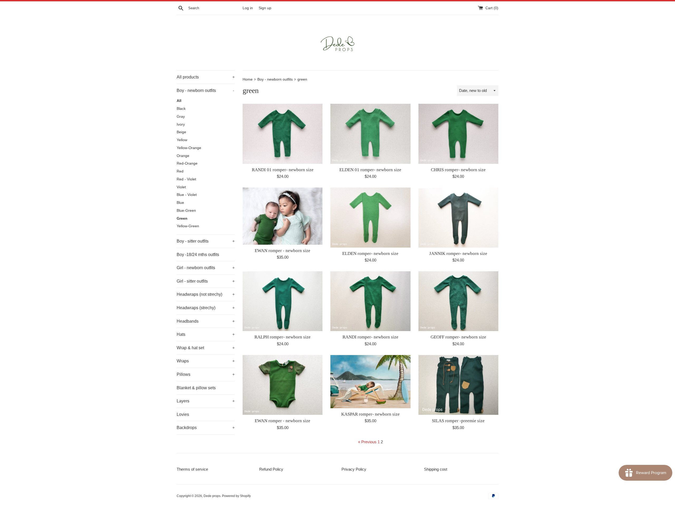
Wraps (206, 361)
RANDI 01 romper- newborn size (283, 169)
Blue (180, 203)
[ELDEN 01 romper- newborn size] (370, 134)
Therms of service (192, 469)
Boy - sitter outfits (206, 241)
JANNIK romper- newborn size (458, 253)
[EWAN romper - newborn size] (282, 216)
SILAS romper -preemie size (458, 420)
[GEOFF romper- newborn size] (458, 301)
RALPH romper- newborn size (282, 336)
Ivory (181, 124)
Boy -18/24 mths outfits (198, 254)
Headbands (206, 321)
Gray (181, 117)
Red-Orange (187, 163)
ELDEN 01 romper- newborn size (370, 169)
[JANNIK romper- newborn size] (458, 217)
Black (181, 109)
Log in (248, 8)
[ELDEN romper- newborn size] (370, 217)
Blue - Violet (187, 195)
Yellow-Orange (189, 148)
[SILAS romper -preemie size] (458, 385)
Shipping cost (435, 469)
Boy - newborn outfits (205, 90)
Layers (206, 401)
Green (182, 218)
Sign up (265, 8)
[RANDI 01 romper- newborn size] (282, 134)
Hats (206, 334)
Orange (183, 156)
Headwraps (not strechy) (206, 294)
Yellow (182, 140)
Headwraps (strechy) (206, 308)
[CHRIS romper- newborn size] (458, 134)
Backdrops (206, 427)
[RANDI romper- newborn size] (370, 301)
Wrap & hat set (206, 348)
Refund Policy (271, 469)
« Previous (367, 442)
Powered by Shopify (236, 496)
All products (206, 77)
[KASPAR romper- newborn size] (370, 381)
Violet (181, 187)
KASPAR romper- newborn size (370, 414)
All (179, 101)
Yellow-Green (188, 226)
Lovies (183, 414)
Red (180, 171)
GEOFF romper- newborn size (458, 336)
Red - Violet (186, 179)
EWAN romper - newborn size (282, 250)
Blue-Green (186, 211)
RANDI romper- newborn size (370, 336)
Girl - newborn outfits (206, 267)
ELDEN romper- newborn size (370, 253)
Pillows (206, 374)
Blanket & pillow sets (196, 388)
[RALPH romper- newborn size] (282, 301)
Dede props (212, 496)
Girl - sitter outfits (206, 281)
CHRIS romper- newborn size (458, 169)
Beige (181, 132)
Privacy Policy (353, 469)
